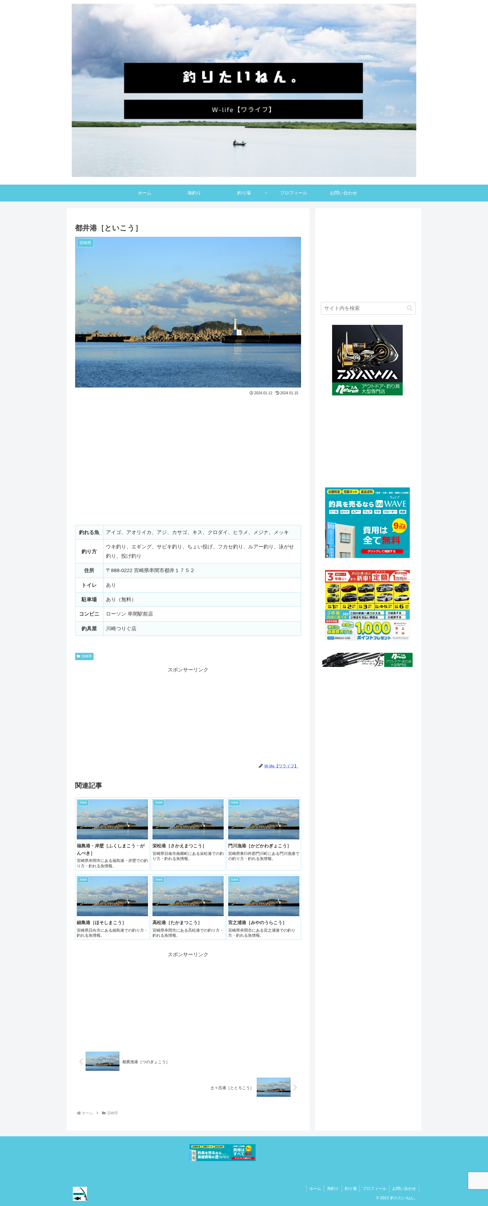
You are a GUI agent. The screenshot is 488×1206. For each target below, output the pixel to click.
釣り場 (351, 1188)
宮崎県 (87, 656)
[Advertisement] (188, 714)
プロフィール (374, 1188)
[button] (410, 308)
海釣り (333, 1188)
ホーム (315, 1188)
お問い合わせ (404, 1188)
